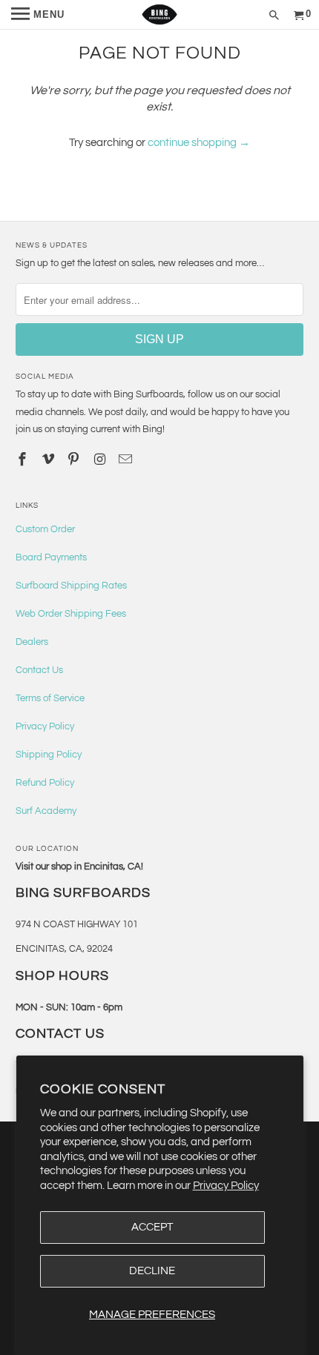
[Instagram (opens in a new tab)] (101, 460)
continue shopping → (199, 142)
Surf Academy (46, 811)
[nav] (38, 15)
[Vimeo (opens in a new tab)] (50, 460)
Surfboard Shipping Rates (71, 585)
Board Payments (51, 557)
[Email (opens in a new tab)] (127, 460)
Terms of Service (50, 698)
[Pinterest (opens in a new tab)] (75, 460)
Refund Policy (45, 783)
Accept (152, 1227)
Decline (152, 1270)
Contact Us (39, 670)
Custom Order (45, 529)
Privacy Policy (226, 1185)
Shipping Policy (49, 754)
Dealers (32, 642)
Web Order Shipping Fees (71, 614)
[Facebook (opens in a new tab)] (24, 460)
